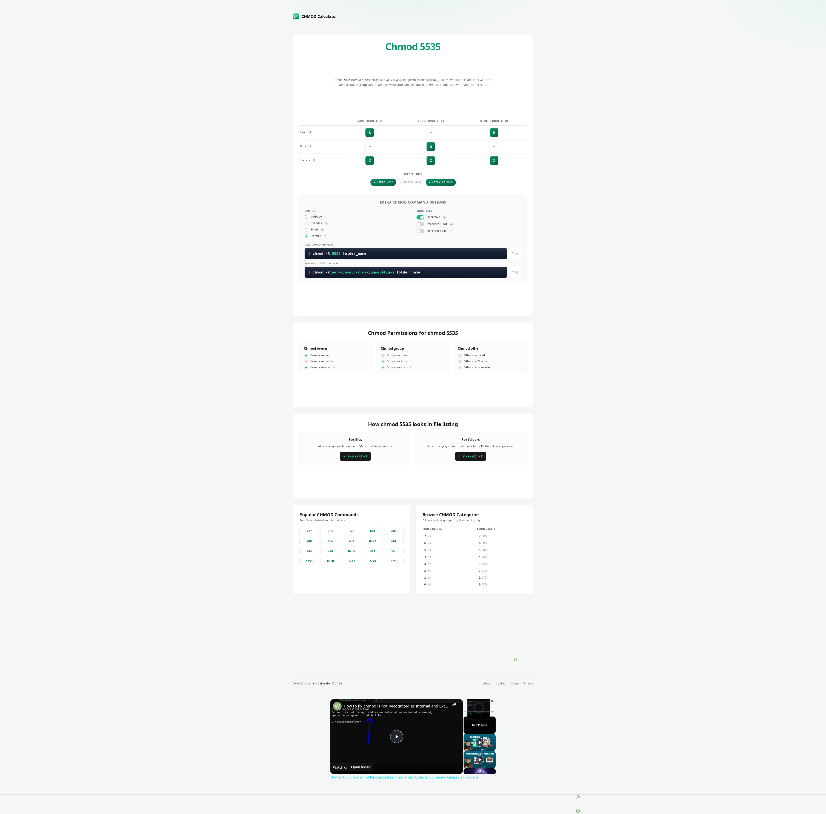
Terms (515, 684)
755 (330, 531)
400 (351, 541)
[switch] (420, 217)
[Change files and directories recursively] (444, 217)
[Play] (466, 714)
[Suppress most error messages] (322, 230)
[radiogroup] (357, 226)
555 (393, 551)
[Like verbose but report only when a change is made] (326, 223)
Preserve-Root (437, 224)
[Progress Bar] (479, 711)
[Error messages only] (325, 236)
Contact (501, 684)
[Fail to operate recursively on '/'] (451, 224)
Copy (515, 253)
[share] (454, 704)
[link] (337, 706)
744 (309, 551)
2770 (372, 561)
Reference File (437, 231)
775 (351, 531)
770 (330, 551)
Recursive (433, 217)
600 (393, 531)
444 (372, 551)
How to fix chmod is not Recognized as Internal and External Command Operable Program (396, 706)
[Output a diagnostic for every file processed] (326, 217)
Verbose (316, 216)
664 (393, 541)
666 (330, 541)
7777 (351, 561)
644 (372, 531)
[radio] (306, 217)
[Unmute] (471, 714)
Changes (316, 223)
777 (309, 531)
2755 (393, 561)
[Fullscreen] (491, 714)
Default (316, 236)
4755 (309, 561)
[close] (578, 797)
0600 (330, 561)
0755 (351, 551)
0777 (372, 541)
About (487, 684)
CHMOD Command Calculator (312, 684)
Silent (314, 229)
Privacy (528, 684)
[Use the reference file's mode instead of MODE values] (451, 231)
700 (309, 541)
